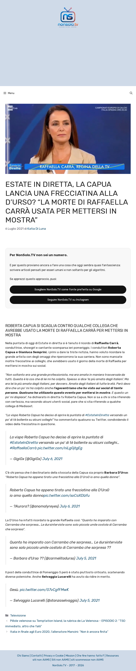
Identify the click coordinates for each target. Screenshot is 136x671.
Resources (112, 655)
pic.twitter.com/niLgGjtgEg (60, 448)
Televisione (18, 615)
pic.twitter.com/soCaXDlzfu (67, 495)
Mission (70, 655)
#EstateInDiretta (97, 415)
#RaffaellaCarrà (23, 448)
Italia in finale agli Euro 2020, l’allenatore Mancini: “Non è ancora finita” (59, 631)
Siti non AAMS (60, 659)
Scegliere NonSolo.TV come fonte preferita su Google (68, 289)
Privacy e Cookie (54, 655)
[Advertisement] (68, 61)
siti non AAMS (41, 659)
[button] (131, 93)
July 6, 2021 (52, 459)
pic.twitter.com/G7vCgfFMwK (44, 590)
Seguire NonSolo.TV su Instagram (68, 299)
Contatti (36, 655)
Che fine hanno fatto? (90, 655)
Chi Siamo (23, 655)
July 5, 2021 (86, 558)
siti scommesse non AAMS (87, 659)
